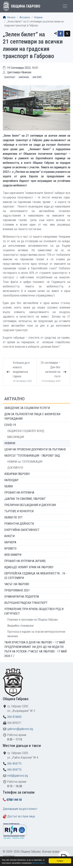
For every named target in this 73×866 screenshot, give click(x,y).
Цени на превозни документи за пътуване (35, 449)
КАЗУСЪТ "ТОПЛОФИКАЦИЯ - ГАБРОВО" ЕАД (32, 455)
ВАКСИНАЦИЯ (15, 437)
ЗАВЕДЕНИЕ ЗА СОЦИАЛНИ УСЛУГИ (27, 408)
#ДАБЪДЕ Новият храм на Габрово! (28, 567)
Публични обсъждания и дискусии (30, 505)
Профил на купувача (19, 492)
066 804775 (14, 763)
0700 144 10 (14, 800)
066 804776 (14, 769)
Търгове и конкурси (19, 511)
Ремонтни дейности (19, 523)
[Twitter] (67, 34)
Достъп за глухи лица (21, 816)
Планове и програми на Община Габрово (32, 619)
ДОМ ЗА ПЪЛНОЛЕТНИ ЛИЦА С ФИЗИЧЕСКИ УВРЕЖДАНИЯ (32, 416)
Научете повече (38, 862)
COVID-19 (10, 425)
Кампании (24, 77)
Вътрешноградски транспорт (26, 603)
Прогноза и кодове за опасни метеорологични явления (36, 634)
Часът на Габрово (16, 584)
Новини (38, 17)
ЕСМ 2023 (37, 77)
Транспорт (9, 77)
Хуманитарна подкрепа (21, 596)
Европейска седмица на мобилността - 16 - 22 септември (35, 576)
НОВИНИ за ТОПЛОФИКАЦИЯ (24, 461)
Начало (11, 17)
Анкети (9, 536)
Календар (11, 480)
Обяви (8, 486)
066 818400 (14, 717)
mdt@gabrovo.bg (17, 775)
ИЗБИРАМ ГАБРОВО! (17, 474)
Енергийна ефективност (21, 530)
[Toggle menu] (65, 6)
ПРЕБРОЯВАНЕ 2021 (17, 590)
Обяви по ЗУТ (13, 517)
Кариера (10, 542)
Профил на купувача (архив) (25, 561)
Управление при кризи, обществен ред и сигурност (33, 611)
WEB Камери (12, 555)
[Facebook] (60, 34)
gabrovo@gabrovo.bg (20, 729)
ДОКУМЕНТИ (15, 467)
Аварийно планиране (20, 625)
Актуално (24, 17)
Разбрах (60, 860)
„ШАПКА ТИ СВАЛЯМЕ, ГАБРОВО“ (25, 499)
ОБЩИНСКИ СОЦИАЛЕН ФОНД (25, 431)
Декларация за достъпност (20, 809)
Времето (10, 548)
